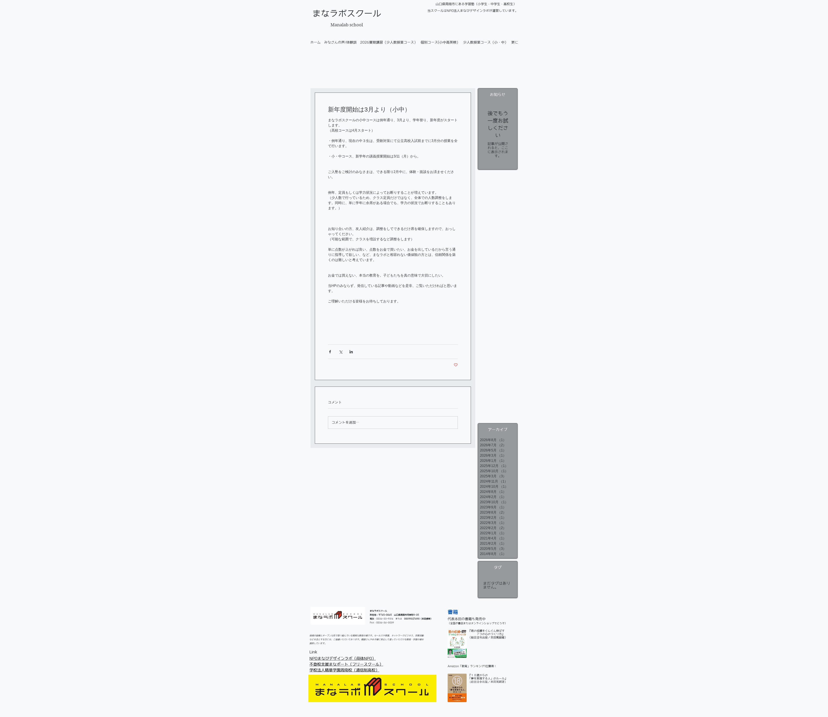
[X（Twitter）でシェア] (341, 352)
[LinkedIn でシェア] (351, 352)
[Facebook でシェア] (330, 352)
